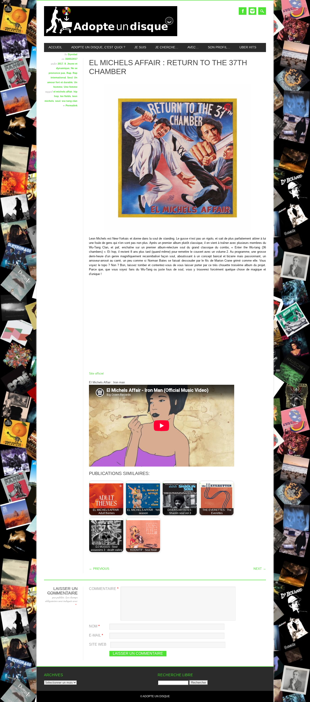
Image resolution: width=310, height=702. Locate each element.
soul (57, 101)
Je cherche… (166, 47)
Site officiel (96, 373)
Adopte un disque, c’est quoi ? (98, 47)
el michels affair (62, 91)
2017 (60, 63)
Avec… (193, 47)
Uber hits (247, 47)
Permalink (71, 105)
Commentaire (103, 589)
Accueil (55, 47)
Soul (70, 77)
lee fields (65, 96)
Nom (94, 626)
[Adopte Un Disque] (110, 35)
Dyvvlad (72, 54)
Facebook (242, 11)
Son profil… (219, 47)
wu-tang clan (69, 101)
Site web (97, 644)
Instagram (252, 11)
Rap (68, 73)
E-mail (96, 635)
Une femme (70, 86)
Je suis (140, 47)
